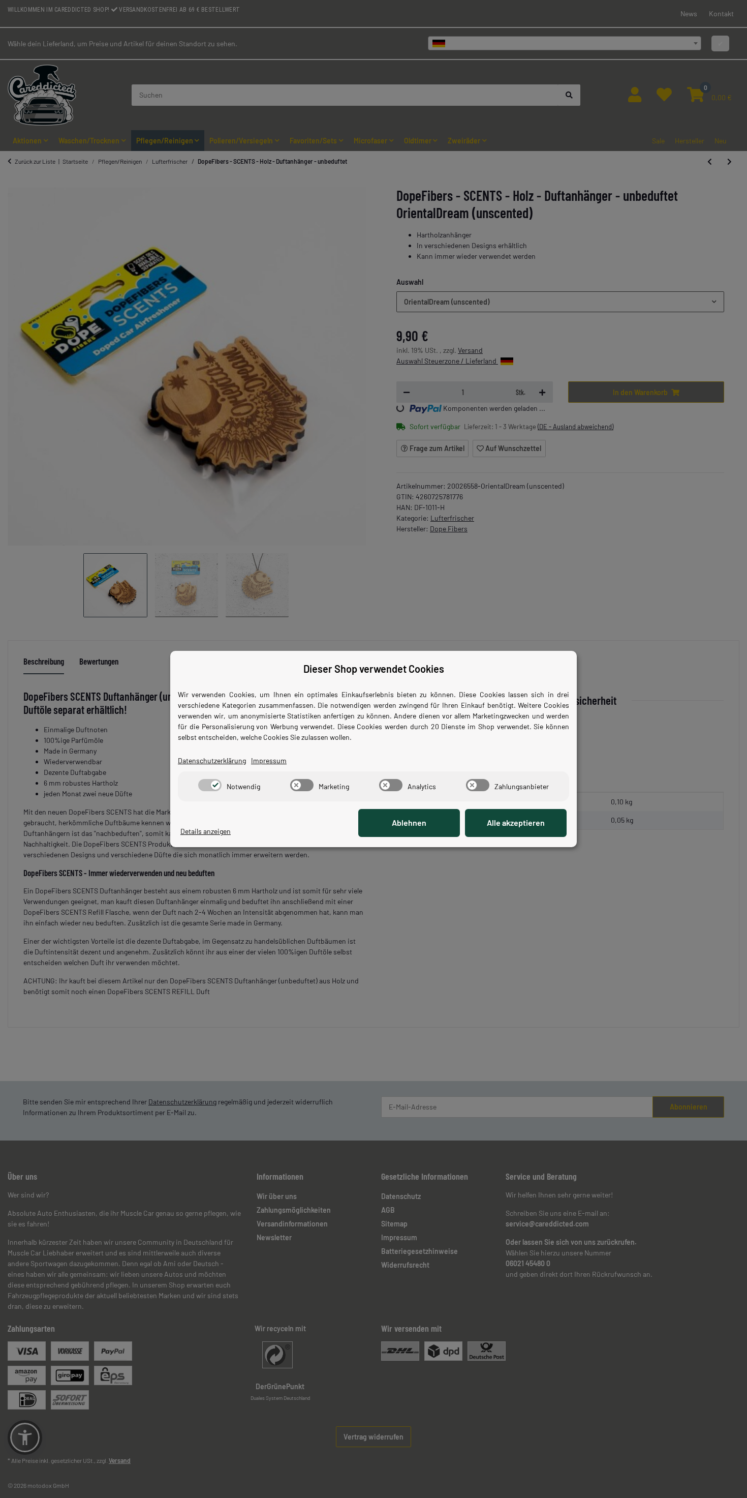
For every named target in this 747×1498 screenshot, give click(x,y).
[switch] (210, 785)
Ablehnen (409, 822)
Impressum (269, 760)
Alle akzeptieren (516, 822)
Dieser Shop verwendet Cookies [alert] (373, 669)
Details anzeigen (205, 831)
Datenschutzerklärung (212, 760)
